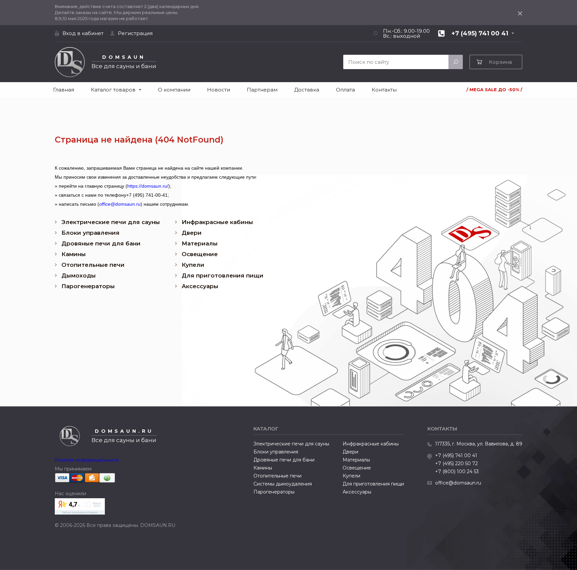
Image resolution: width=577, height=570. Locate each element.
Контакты (384, 89)
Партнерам (262, 89)
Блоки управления (90, 233)
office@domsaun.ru (120, 204)
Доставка (306, 89)
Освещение (200, 254)
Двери (192, 233)
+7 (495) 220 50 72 (456, 463)
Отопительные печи (93, 265)
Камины (73, 254)
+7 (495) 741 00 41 (456, 455)
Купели (193, 265)
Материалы (200, 243)
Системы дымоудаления (282, 484)
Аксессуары (200, 286)
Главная (63, 89)
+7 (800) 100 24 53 (457, 471)
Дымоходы (78, 275)
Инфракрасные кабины (217, 222)
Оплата (345, 89)
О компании (174, 89)
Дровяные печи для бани (101, 243)
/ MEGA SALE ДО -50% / (494, 89)
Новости (218, 89)
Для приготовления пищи (222, 275)
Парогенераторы (88, 286)
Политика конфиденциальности (87, 459)
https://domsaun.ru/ (147, 186)
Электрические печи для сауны (110, 222)
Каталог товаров (113, 89)
